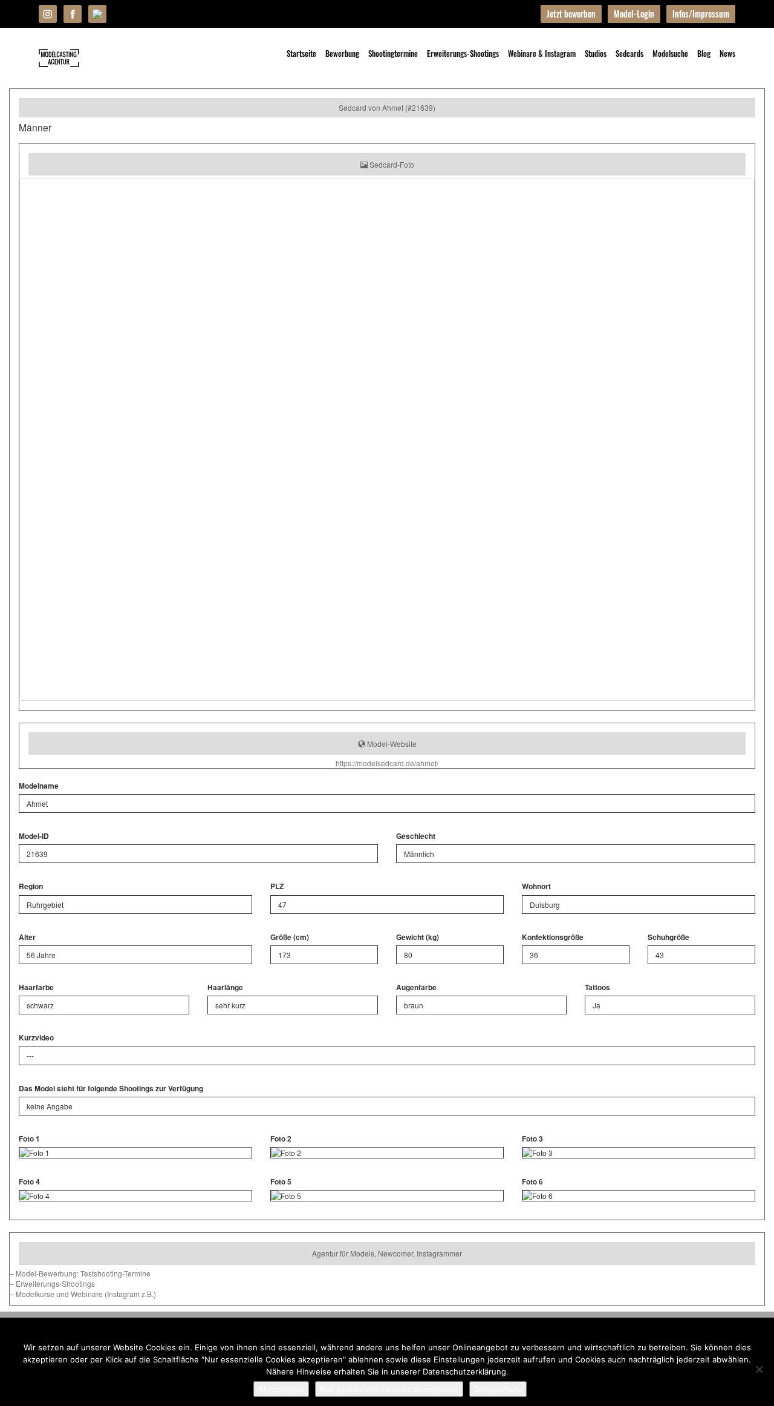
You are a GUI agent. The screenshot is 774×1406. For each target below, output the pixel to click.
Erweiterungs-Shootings (463, 53)
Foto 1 (29, 1139)
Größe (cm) (289, 937)
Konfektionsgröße (553, 937)
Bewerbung (342, 53)
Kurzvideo (36, 1038)
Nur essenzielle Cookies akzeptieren (389, 1389)
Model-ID (34, 836)
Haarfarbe (36, 987)
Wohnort (536, 886)
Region (31, 886)
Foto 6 (532, 1182)
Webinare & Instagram (542, 53)
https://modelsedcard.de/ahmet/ (387, 763)
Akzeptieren (281, 1389)
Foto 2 (280, 1139)
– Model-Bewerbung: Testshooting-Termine (80, 1273)
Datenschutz (498, 1389)
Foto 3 (532, 1139)
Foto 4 (29, 1182)
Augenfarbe (416, 987)
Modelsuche (670, 53)
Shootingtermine (393, 53)
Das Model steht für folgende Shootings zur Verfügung (111, 1088)
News (727, 53)
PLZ (277, 886)
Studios (596, 53)
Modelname (39, 786)
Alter (27, 937)
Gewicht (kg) (417, 937)
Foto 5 (280, 1182)
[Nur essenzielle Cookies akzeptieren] (759, 1369)
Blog (704, 53)
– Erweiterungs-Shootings (52, 1283)
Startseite (301, 53)
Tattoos (597, 987)
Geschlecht (415, 836)
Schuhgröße (668, 937)
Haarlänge (225, 987)
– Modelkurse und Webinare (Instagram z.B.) (83, 1294)
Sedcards (629, 53)
